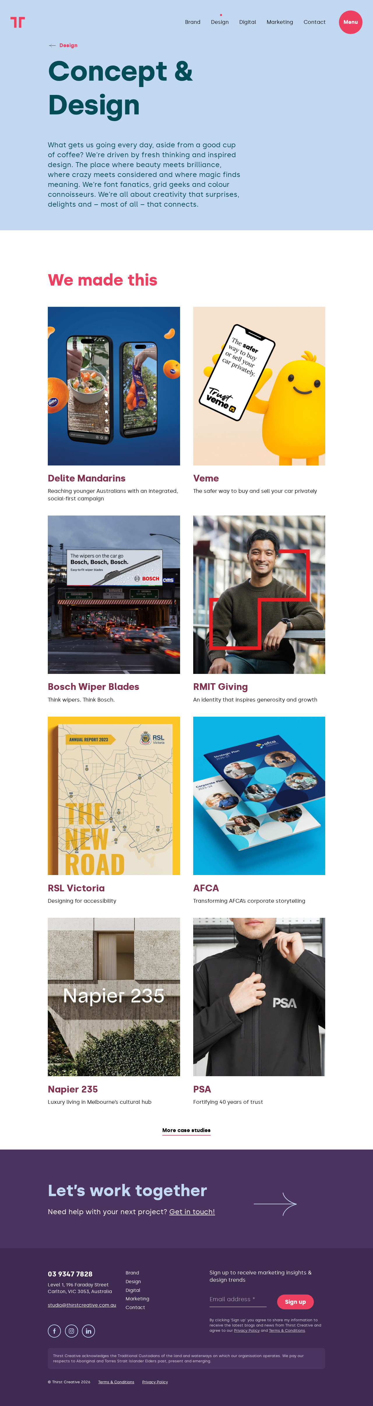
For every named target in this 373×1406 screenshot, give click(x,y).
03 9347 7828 (70, 1274)
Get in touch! (192, 1211)
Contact (315, 22)
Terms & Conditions (287, 1330)
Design (220, 22)
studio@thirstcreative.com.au (82, 1305)
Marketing (280, 22)
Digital (247, 22)
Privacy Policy (247, 1330)
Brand (192, 22)
